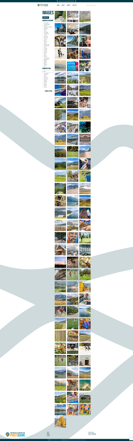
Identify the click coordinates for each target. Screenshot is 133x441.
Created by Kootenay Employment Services (77, 439)
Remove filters (45, 17)
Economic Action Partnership (56, 439)
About (63, 5)
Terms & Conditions (92, 433)
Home (58, 5)
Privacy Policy (91, 432)
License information (92, 434)
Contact (75, 5)
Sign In (94, 5)
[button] (48, 91)
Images (68, 5)
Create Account (89, 5)
